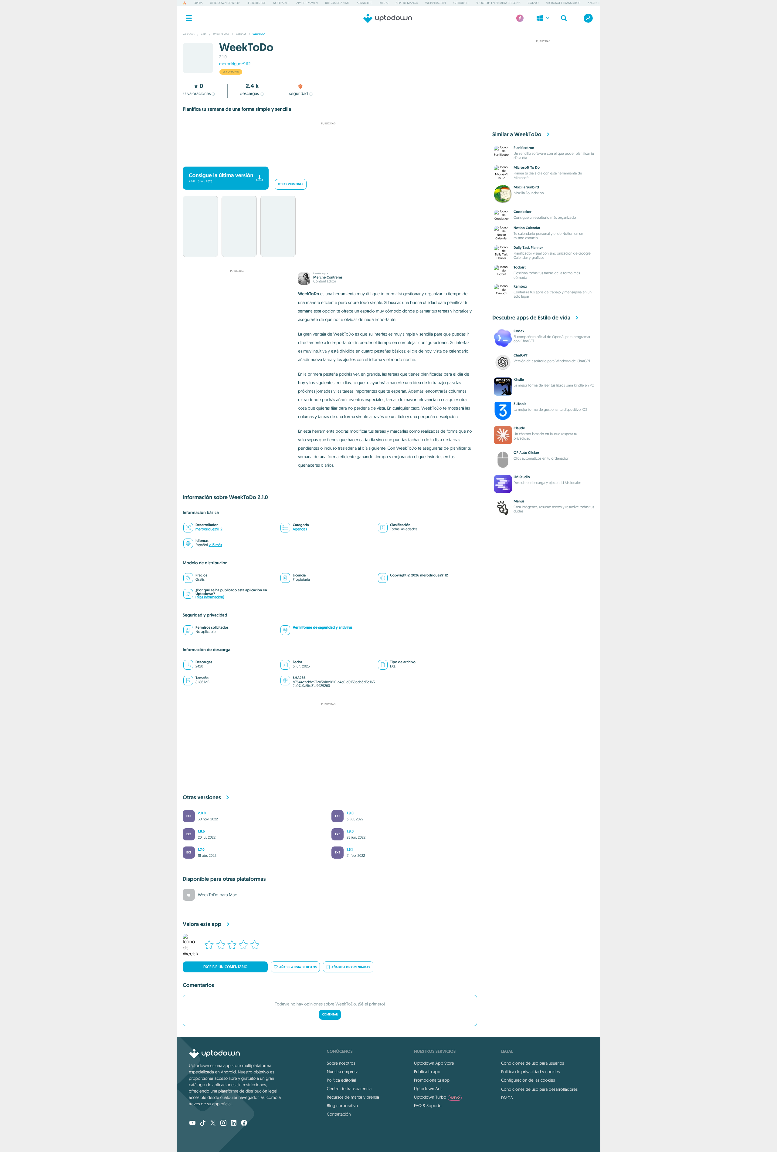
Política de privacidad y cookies (530, 1071)
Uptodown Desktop (224, 3)
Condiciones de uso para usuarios (532, 1063)
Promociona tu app (432, 1080)
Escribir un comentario (225, 967)
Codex (519, 331)
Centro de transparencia (349, 1088)
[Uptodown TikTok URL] (202, 1123)
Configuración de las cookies (528, 1080)
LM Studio (522, 477)
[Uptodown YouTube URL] (192, 1123)
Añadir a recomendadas (350, 967)
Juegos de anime (337, 3)
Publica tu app (427, 1071)
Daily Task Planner (528, 247)
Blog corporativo (342, 1105)
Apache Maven (306, 3)
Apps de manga (407, 3)
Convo (533, 3)
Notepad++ (281, 3)
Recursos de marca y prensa (353, 1097)
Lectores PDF (256, 3)
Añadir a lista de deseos (298, 967)
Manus (519, 501)
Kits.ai (383, 3)
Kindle (519, 379)
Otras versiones (290, 184)
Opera (198, 3)
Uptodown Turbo (437, 1097)
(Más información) (209, 597)
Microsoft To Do (527, 167)
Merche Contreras (327, 277)
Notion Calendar (527, 227)
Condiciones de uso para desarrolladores (539, 1089)
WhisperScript (435, 3)
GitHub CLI (461, 3)
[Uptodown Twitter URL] (213, 1123)
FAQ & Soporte (428, 1105)
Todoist (520, 267)
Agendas (300, 529)
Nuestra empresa (342, 1071)
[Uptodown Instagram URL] (223, 1123)
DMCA (507, 1097)
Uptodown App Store (434, 1063)
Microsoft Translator (563, 3)
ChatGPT (521, 355)
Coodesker (522, 211)
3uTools (520, 403)
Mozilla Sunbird (526, 187)
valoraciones (197, 93)
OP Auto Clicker (526, 452)
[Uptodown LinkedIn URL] (233, 1123)
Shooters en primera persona (498, 3)
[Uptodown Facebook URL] (244, 1123)
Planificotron (524, 147)
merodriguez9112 (234, 63)
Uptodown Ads (428, 1088)
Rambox (520, 286)
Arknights (364, 3)
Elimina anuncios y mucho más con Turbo (325, 158)
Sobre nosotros (341, 1063)
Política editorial (341, 1080)
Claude (519, 428)
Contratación (339, 1114)
